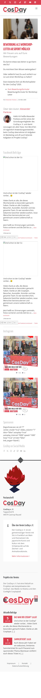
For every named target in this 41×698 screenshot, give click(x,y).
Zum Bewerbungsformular (18, 89)
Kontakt (25, 663)
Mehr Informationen (20, 556)
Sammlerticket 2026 (22, 639)
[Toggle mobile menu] (36, 8)
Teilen (36, 238)
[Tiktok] (14, 451)
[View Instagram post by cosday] (36, 367)
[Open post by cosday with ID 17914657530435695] (20, 353)
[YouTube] (21, 451)
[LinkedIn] (24, 451)
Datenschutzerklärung (20, 666)
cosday (20, 338)
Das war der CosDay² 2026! (25, 617)
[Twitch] (18, 451)
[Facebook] (4, 451)
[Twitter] (7, 451)
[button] (5, 600)
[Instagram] (11, 451)
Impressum (11, 663)
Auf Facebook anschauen (25, 238)
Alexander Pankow (11, 100)
